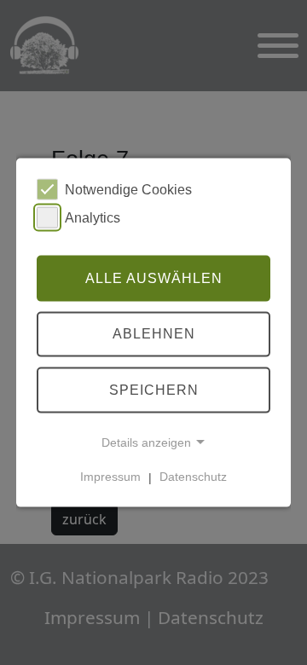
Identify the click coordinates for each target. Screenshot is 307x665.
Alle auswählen (154, 277)
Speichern (154, 390)
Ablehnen (154, 334)
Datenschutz (193, 476)
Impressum (110, 476)
